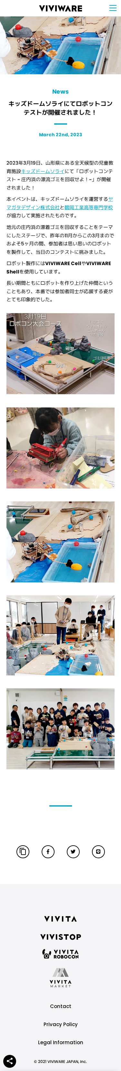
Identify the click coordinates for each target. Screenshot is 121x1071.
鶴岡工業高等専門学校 (89, 207)
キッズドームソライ (43, 171)
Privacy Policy (61, 1024)
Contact (60, 1006)
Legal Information (60, 1042)
